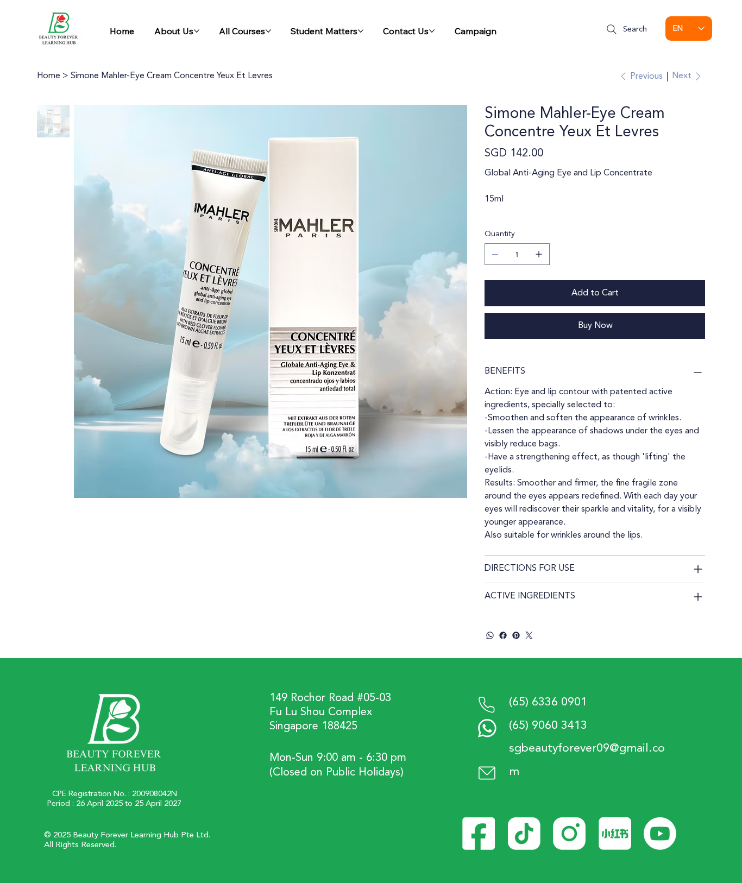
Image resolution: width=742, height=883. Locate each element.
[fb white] (478, 833)
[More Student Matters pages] (360, 31)
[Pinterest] (516, 635)
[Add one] (539, 254)
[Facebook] (503, 635)
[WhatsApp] (490, 635)
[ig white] (569, 833)
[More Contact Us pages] (432, 31)
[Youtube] (660, 833)
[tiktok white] (524, 833)
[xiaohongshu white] (615, 833)
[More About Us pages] (196, 31)
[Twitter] (529, 635)
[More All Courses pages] (268, 31)
